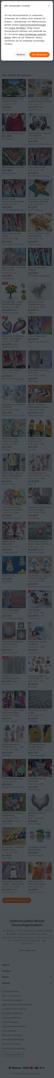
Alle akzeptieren (39, 54)
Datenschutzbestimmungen (33, 24)
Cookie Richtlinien (17, 28)
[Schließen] (49, 6)
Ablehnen (21, 54)
